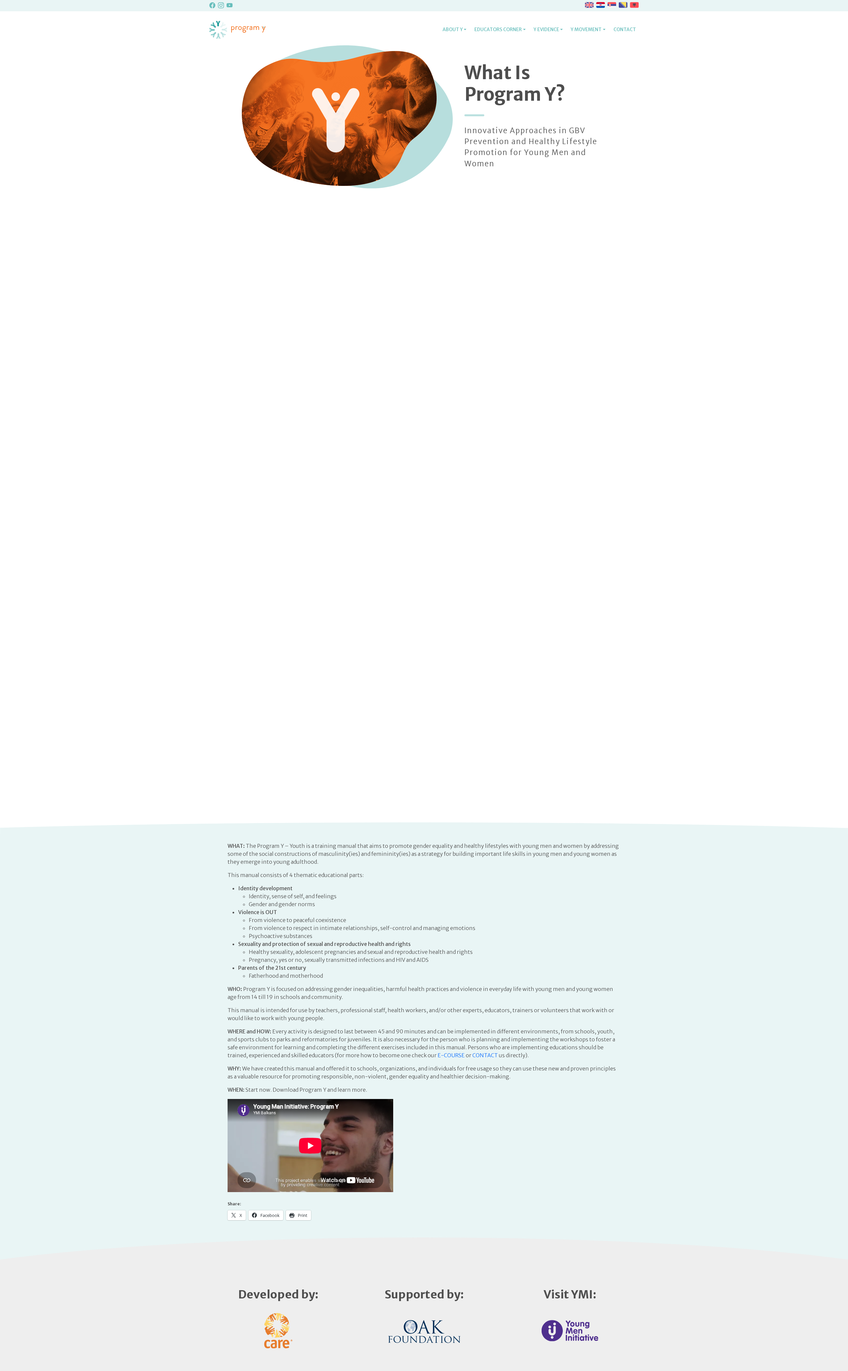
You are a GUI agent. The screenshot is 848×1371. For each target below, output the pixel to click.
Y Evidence (546, 29)
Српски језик (612, 5)
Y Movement (586, 29)
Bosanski (623, 5)
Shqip (634, 5)
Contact (624, 29)
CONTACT (485, 1055)
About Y (453, 29)
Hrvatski (600, 5)
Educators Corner (498, 29)
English (589, 5)
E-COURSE (451, 1055)
